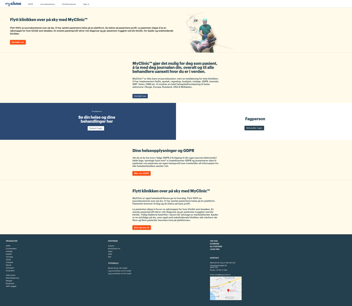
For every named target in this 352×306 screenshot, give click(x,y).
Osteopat (9, 262)
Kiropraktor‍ (10, 270)
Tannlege (9, 257)
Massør (8, 265)
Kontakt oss (18, 42)
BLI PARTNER (216, 247)
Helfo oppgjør (11, 286)
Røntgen (9, 281)
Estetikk (9, 254)
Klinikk (8, 259)
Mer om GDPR (141, 173)
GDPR (8, 246)
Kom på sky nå (141, 227)
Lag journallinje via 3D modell (119, 273)
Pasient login (95, 128)
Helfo (110, 254)
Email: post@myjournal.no (220, 275)
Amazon (111, 246)
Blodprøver (10, 283)
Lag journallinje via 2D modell (119, 271)
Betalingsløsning (12, 278)
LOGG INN (214, 249)
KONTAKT (214, 258)
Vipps (110, 251)
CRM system (10, 275)
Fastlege (9, 251)
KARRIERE (214, 244)
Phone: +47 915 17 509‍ (218, 270)
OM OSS (214, 241)
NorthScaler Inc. (114, 248)
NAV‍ (109, 257)
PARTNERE (113, 241)
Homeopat (10, 268)
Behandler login (254, 128)
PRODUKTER (11, 241)
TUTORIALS (113, 263)
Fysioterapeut (11, 248)
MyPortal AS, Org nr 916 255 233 (222, 263)
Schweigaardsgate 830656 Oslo (218, 266)
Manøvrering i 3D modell (117, 268)
